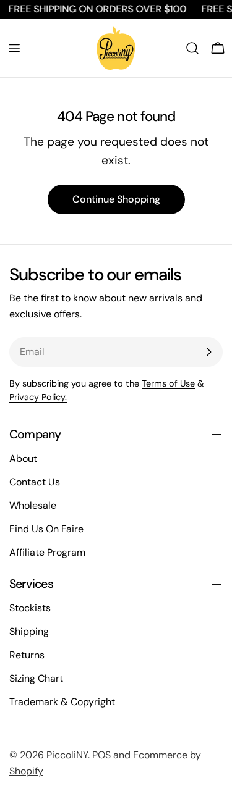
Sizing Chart (36, 678)
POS (101, 754)
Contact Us (34, 481)
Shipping (29, 631)
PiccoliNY (67, 754)
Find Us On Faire (46, 528)
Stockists (30, 607)
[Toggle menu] (14, 48)
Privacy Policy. (38, 397)
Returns (27, 654)
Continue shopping (116, 199)
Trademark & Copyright (62, 701)
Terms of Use (168, 383)
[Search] (192, 48)
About (23, 458)
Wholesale (32, 505)
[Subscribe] (208, 352)
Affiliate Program (47, 552)
